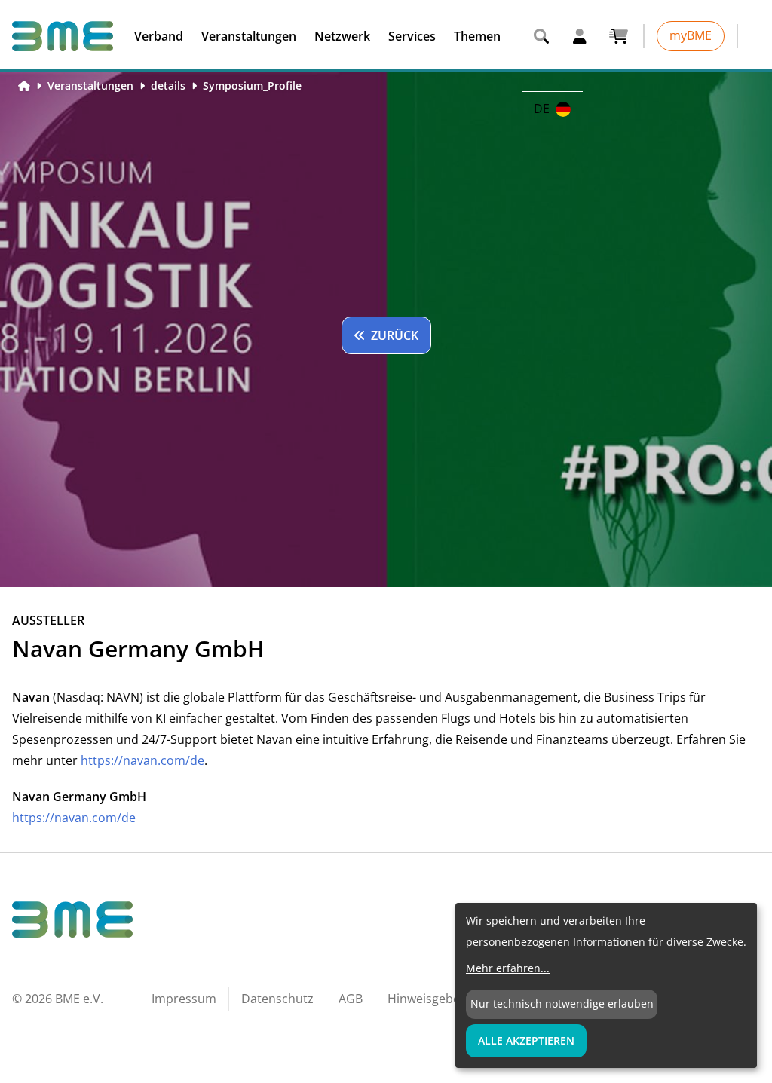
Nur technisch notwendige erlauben (562, 1003)
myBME (690, 35)
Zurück (394, 335)
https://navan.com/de (142, 760)
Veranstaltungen (90, 85)
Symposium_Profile (252, 85)
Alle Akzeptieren (526, 1040)
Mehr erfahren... (508, 968)
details (168, 85)
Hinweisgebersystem (447, 998)
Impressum (184, 998)
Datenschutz (277, 998)
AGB (351, 998)
